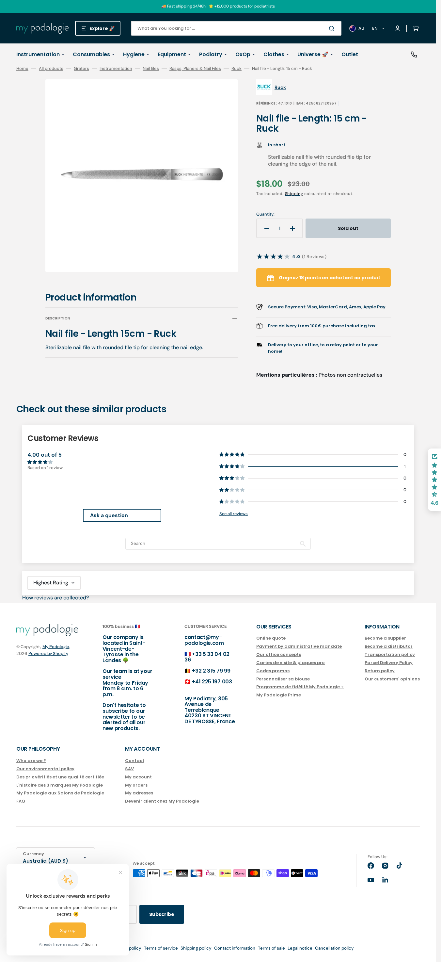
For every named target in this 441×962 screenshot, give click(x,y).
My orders (136, 785)
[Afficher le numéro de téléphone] (414, 54)
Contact (134, 761)
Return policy (380, 671)
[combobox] (236, 28)
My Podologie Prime (278, 695)
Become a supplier (385, 638)
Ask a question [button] (109, 515)
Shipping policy (196, 948)
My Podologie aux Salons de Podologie (60, 793)
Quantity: (265, 214)
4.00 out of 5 (44, 455)
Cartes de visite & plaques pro (290, 663)
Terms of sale (271, 948)
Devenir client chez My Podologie (162, 801)
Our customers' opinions (392, 679)
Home (22, 68)
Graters (81, 68)
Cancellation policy (334, 948)
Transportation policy (390, 654)
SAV (129, 769)
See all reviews (233, 513)
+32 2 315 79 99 (211, 671)
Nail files (151, 68)
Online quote (271, 638)
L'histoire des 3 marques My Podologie (59, 785)
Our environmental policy (45, 769)
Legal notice (300, 948)
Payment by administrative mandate (299, 646)
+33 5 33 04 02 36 (206, 657)
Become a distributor (389, 646)
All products (51, 68)
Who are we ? (31, 761)
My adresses (139, 793)
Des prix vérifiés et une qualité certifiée (60, 777)
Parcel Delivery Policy (389, 663)
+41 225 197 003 (212, 681)
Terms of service (161, 948)
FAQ (20, 801)
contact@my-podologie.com (204, 640)
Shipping (294, 193)
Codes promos (273, 671)
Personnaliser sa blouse (283, 679)
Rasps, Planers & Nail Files (195, 68)
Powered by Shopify (48, 653)
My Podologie (55, 646)
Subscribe (161, 914)
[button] (414, 28)
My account (138, 777)
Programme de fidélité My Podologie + (300, 687)
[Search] (332, 28)
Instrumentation (116, 68)
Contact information (234, 948)
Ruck (236, 68)
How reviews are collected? (55, 597)
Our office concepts (278, 654)
